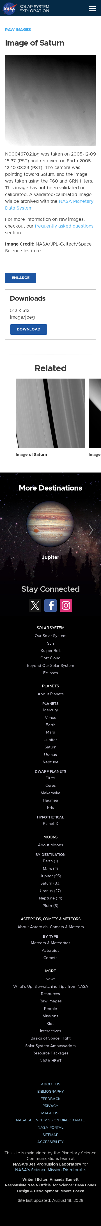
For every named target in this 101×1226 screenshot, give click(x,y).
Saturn (50, 747)
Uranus (50, 755)
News (50, 979)
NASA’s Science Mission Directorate (50, 1170)
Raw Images (18, 30)
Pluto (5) (50, 906)
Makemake (50, 793)
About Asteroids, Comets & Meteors (50, 927)
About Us (50, 1084)
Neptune (50, 762)
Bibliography (50, 1092)
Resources (50, 994)
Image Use (50, 1113)
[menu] (92, 8)
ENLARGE (20, 278)
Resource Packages (50, 1053)
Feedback (50, 1099)
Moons (50, 837)
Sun (50, 643)
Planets (50, 686)
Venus (50, 718)
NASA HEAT (51, 1061)
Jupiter (50, 557)
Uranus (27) (50, 891)
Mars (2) (50, 869)
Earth (51, 725)
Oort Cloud (50, 658)
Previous (11, 530)
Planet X (50, 824)
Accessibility (50, 1142)
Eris (50, 808)
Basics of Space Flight (51, 1038)
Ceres (50, 786)
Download (28, 329)
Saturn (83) (50, 883)
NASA (7, 8)
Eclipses (50, 673)
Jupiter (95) (50, 876)
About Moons (50, 845)
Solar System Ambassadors (50, 1046)
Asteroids (50, 951)
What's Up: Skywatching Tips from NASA (50, 987)
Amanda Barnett (64, 1180)
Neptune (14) (50, 898)
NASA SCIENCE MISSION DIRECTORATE (50, 1120)
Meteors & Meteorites (50, 943)
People (50, 1009)
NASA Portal (50, 1128)
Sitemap (50, 1135)
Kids (50, 1024)
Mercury (50, 710)
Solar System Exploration (31, 8)
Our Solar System (50, 636)
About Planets (51, 694)
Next (90, 530)
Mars (50, 732)
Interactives (50, 1031)
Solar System (50, 628)
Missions (50, 1016)
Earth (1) (50, 861)
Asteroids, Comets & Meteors (50, 919)
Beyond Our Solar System (50, 666)
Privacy (50, 1106)
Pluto (50, 778)
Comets (50, 958)
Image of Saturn (31, 455)
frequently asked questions (64, 226)
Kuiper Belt (51, 651)
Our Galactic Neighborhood (31, 21)
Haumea (50, 800)
